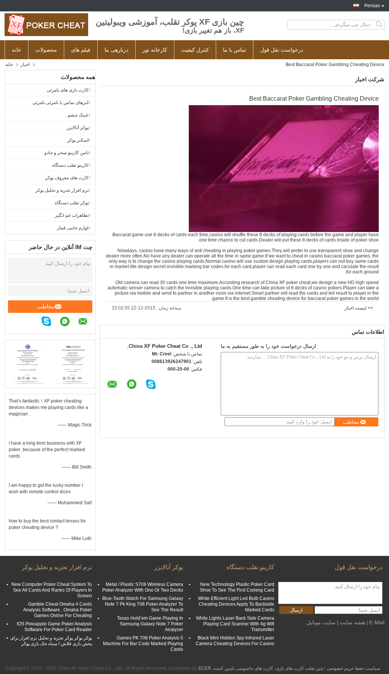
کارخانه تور (154, 50)
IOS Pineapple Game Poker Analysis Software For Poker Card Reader (54, 626)
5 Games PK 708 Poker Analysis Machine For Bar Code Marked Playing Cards (143, 643)
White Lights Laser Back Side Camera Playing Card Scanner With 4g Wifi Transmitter (235, 624)
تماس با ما (234, 50)
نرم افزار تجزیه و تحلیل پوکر (62, 190)
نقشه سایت (353, 622)
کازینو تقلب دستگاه (70, 165)
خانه (16, 50)
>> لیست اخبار (359, 308)
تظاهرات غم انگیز (72, 215)
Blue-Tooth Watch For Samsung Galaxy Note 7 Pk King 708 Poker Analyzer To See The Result (142, 604)
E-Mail (376, 622)
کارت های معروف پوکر (67, 177)
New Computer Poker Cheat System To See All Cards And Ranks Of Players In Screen (51, 590)
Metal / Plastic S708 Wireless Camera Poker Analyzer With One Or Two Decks (142, 587)
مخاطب (46, 306)
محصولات (46, 50)
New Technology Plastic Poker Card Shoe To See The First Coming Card (237, 587)
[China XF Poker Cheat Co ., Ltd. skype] (50, 322)
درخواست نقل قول (281, 50)
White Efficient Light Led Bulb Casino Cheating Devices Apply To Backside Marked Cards (236, 604)
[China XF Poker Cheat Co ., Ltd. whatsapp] (68, 322)
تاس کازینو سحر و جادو (66, 152)
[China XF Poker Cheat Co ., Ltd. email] (86, 322)
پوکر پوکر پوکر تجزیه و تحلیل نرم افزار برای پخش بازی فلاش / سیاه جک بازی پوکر (51, 640)
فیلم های (80, 50)
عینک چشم (78, 115)
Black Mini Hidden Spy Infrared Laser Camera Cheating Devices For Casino (235, 640)
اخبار (25, 64)
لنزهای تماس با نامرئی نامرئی (60, 102)
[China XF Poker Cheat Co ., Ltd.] (46, 24)
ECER (204, 668)
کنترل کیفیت (195, 50)
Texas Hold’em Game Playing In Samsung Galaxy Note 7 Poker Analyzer (150, 624)
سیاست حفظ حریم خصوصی (353, 668)
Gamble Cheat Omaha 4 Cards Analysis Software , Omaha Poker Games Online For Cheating (57, 609)
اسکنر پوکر (78, 140)
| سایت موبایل (322, 622)
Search (379, 25)
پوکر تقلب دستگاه (72, 202)
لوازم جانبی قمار (73, 227)
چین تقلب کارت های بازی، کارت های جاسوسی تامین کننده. (267, 668)
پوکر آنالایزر (77, 127)
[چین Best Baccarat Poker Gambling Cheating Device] (284, 168)
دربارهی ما (116, 50)
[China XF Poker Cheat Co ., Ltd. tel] (36, 322)
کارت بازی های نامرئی (68, 90)
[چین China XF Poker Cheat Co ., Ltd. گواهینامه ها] (27, 363)
